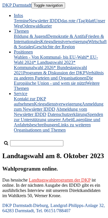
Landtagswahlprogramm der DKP (59, 180)
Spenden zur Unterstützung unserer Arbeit (58, 117)
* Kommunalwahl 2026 (44, 65)
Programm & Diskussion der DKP (54, 72)
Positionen (23, 51)
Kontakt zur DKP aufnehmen (30, 101)
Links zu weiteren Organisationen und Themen (52, 127)
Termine (21, 20)
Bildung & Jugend (30, 36)
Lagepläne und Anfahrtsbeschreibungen (57, 122)
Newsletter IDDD (45, 20)
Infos (18, 15)
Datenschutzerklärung (67, 114)
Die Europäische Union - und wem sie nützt (53, 80)
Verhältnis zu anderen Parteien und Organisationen (59, 75)
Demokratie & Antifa (66, 36)
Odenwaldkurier (37, 25)
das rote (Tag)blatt (77, 20)
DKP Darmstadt (16, 5)
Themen (21, 31)
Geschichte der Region (54, 46)
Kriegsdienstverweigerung (64, 41)
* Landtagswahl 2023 (53, 62)
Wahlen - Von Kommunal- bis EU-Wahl (50, 57)
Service (20, 93)
